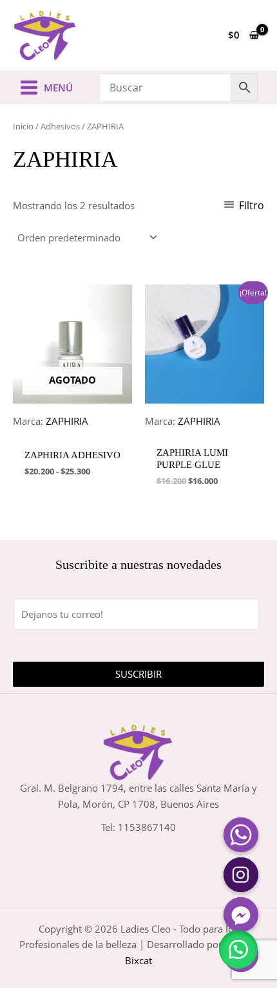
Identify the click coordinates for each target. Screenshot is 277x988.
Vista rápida (72, 428)
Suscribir (138, 673)
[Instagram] (241, 874)
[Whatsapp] (241, 834)
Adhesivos (60, 126)
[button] (238, 949)
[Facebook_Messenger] (241, 914)
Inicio (23, 126)
